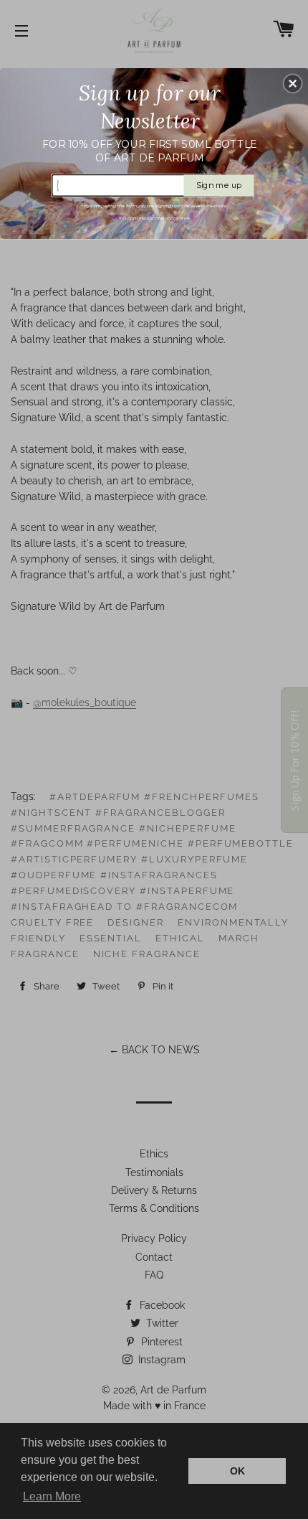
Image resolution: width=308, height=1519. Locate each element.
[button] (293, 83)
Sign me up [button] (218, 184)
